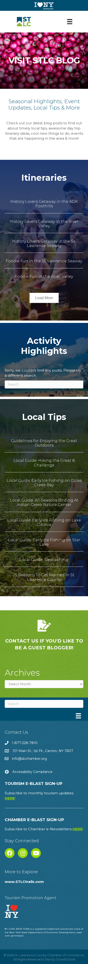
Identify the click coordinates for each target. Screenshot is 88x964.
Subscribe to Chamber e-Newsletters (44, 829)
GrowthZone (65, 959)
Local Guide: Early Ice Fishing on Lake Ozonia (44, 522)
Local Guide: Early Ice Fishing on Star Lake (44, 542)
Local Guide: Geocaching (44, 559)
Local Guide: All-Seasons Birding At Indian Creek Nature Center (44, 502)
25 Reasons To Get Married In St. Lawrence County (44, 577)
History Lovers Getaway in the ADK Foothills (44, 203)
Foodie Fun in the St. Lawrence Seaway (44, 261)
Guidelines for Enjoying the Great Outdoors (44, 443)
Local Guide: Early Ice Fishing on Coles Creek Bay (44, 482)
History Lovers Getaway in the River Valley (44, 223)
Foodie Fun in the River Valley (44, 276)
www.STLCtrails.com (24, 881)
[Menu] (70, 22)
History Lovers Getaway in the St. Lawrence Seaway (44, 243)
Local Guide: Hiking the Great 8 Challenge (44, 462)
